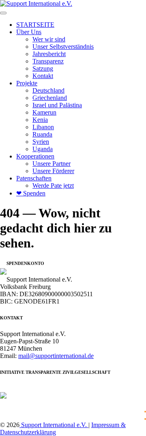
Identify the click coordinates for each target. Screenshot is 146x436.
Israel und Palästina (57, 105)
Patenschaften (34, 178)
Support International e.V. (53, 424)
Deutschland (48, 90)
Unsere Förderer (53, 170)
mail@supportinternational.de (56, 355)
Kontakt (42, 75)
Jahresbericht (49, 53)
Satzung (42, 68)
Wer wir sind (48, 39)
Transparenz (48, 61)
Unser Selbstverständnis (63, 46)
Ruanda (42, 134)
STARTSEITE (35, 24)
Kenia (40, 119)
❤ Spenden (30, 193)
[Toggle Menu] (3, 13)
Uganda (42, 148)
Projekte (26, 83)
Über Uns (28, 31)
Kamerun (44, 112)
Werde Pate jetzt (53, 185)
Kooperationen (35, 156)
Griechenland (49, 97)
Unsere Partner (51, 163)
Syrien (40, 141)
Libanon (43, 127)
